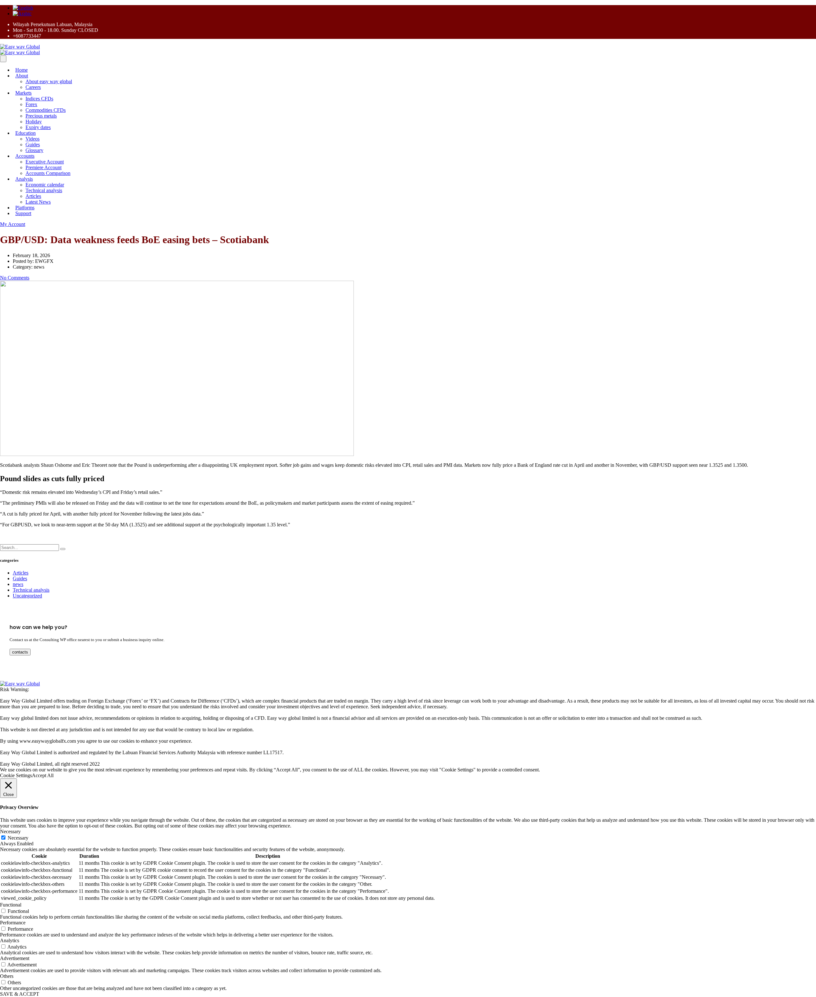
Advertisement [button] (14, 958)
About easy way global (49, 81)
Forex (31, 104)
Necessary (18, 838)
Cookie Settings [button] (16, 775)
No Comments (14, 277)
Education (25, 133)
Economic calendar (45, 184)
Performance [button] (13, 922)
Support (23, 213)
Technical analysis (44, 190)
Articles (33, 196)
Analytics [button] (9, 940)
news (18, 584)
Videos (33, 138)
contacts (20, 652)
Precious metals (41, 116)
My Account (12, 224)
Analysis (24, 179)
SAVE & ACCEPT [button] (19, 994)
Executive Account (45, 161)
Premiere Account (44, 167)
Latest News (38, 202)
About (21, 75)
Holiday (34, 121)
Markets (23, 93)
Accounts (24, 156)
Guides (33, 144)
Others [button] (6, 976)
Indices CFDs (39, 98)
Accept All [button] (43, 775)
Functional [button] (10, 904)
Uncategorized (27, 595)
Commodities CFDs (46, 110)
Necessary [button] (10, 831)
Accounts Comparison (48, 173)
